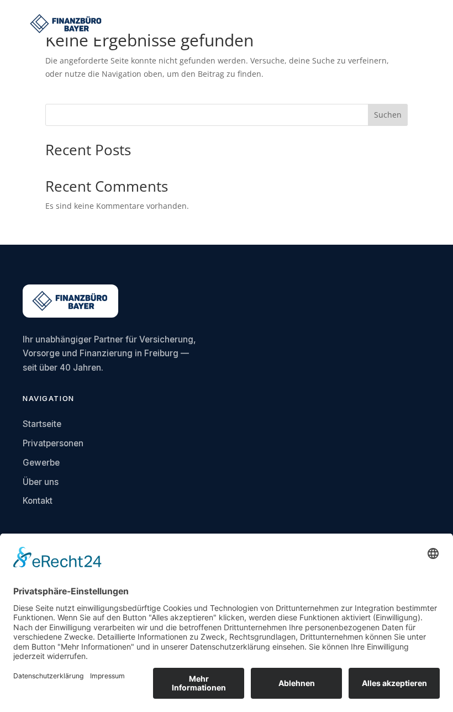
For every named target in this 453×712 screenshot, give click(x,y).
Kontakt (37, 500)
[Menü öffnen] (422, 24)
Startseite (42, 424)
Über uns (41, 482)
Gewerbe (41, 462)
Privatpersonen (53, 443)
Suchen (388, 114)
